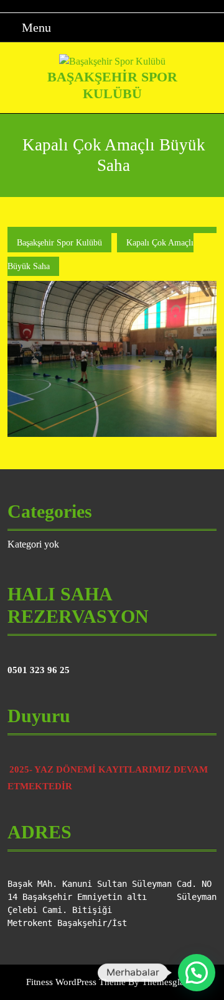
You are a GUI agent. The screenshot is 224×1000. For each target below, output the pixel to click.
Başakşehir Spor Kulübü (112, 85)
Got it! (174, 21)
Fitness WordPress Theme (76, 982)
